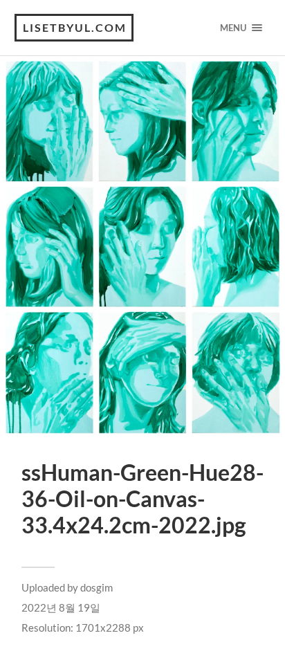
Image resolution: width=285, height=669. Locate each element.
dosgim (96, 587)
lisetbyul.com (75, 27)
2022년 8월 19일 (60, 607)
